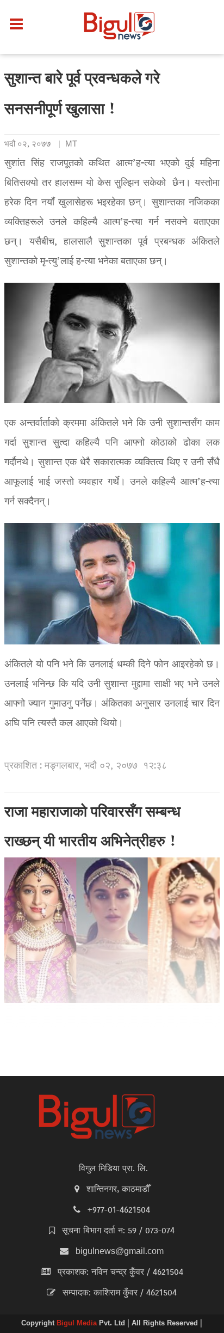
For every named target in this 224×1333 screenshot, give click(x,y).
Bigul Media (78, 1324)
